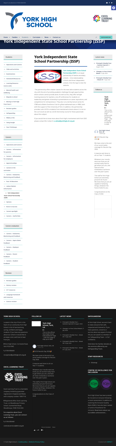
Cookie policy (22, 442)
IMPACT (109, 442)
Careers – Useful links (13, 216)
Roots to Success (11, 206)
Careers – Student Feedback (11, 262)
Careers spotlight (12, 211)
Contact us (56, 37)
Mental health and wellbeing (11, 91)
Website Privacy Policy (36, 442)
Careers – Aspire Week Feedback (12, 241)
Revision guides (11, 108)
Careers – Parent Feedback (10, 255)
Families (15, 37)
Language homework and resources (12, 296)
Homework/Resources (13, 79)
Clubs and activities (12, 69)
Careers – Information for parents (12, 151)
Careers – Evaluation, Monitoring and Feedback (12, 176)
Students (25, 37)
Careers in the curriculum (9, 169)
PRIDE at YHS (10, 118)
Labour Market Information (10, 187)
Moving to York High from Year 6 (11, 103)
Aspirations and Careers (14, 64)
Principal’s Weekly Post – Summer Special (103, 64)
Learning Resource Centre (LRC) (11, 84)
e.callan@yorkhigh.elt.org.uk (64, 121)
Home (6, 37)
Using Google (10, 122)
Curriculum (36, 37)
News (46, 37)
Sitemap (94, 363)
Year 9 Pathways (11, 127)
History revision (11, 285)
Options (8, 202)
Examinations (10, 74)
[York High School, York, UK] (98, 97)
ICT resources (10, 290)
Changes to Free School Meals (72, 328)
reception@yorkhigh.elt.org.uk (15, 355)
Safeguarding (106, 37)
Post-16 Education (12, 181)
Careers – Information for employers (12, 157)
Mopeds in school (11, 97)
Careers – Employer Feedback (11, 248)
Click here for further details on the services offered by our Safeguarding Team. (99, 346)
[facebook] (109, 3)
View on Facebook (46, 427)
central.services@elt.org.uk (14, 426)
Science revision (11, 301)
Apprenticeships (11, 163)
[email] (107, 3)
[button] (113, 7)
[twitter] (111, 3)
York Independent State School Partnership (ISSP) (12, 195)
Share (53, 427)
